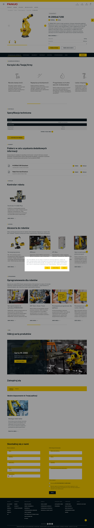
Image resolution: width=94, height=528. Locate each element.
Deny (47, 267)
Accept (64, 267)
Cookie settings (56, 267)
